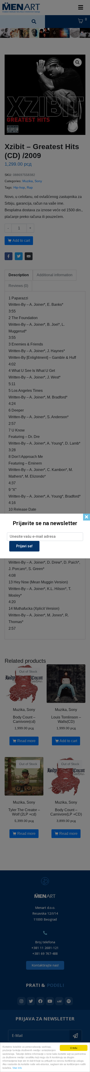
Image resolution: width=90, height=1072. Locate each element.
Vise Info (17, 1067)
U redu (73, 1048)
